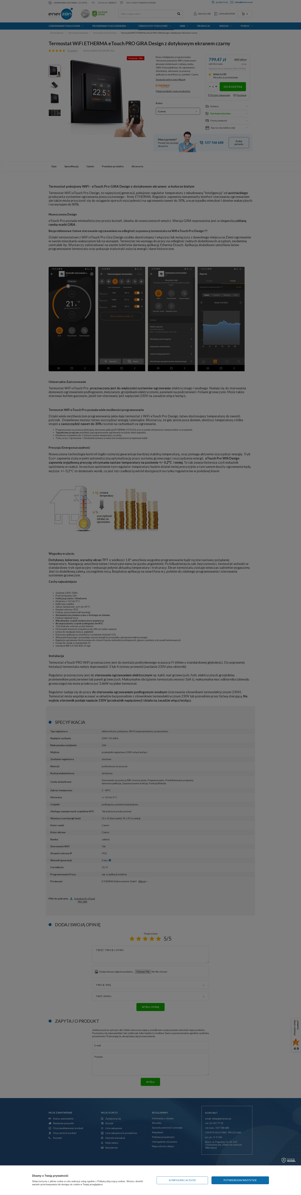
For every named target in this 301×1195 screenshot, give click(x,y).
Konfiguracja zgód (182, 1180)
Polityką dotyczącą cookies (111, 1181)
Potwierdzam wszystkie (240, 1180)
